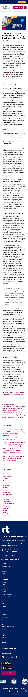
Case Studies (7, 474)
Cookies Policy (23, 691)
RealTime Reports (8, 503)
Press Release (7, 501)
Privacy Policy (14, 691)
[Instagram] (12, 657)
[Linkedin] (16, 657)
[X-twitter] (7, 657)
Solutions (11, 404)
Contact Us (17, 7)
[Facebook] (3, 657)
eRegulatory (6, 485)
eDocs (5, 483)
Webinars (6, 515)
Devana (6, 404)
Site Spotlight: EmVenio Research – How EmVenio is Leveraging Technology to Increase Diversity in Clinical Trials (13, 415)
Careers (10, 1)
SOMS (5, 510)
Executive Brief (7, 492)
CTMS (5, 478)
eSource (5, 487)
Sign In (21, 1)
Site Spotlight (7, 506)
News (4, 496)
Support (15, 1)
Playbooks (6, 499)
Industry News (7, 494)
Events (5, 1)
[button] (25, 7)
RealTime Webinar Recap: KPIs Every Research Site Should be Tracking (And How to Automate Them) (14, 444)
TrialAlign (6, 513)
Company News (7, 476)
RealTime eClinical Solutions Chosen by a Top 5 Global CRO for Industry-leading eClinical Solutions (13, 408)
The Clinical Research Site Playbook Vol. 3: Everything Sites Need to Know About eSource (13, 458)
